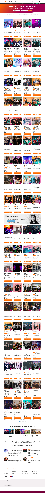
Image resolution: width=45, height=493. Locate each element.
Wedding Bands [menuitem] (14, 471)
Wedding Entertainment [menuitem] (24, 470)
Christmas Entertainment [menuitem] (24, 472)
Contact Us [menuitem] (5, 470)
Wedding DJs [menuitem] (13, 473)
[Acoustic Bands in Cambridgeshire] (27, 431)
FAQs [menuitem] (4, 471)
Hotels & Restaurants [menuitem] (24, 474)
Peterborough (21, 442)
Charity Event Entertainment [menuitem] (25, 473)
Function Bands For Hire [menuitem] (14, 470)
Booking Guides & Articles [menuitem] (34, 471)
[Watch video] (11, 26)
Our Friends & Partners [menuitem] (34, 473)
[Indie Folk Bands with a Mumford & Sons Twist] (33, 431)
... (5, 33)
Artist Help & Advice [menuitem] (34, 472)
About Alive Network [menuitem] (34, 470)
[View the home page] (8, 1)
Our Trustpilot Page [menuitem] (6, 472)
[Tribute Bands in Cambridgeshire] (22, 431)
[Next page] (27, 421)
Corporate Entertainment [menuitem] (24, 471)
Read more (35, 15)
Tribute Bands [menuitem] (13, 472)
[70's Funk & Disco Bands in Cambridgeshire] (11, 431)
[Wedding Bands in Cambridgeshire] (38, 431)
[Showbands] (6, 431)
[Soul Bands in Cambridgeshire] (17, 431)
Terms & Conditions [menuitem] (6, 473)
